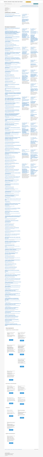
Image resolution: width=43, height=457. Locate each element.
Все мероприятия (24, 5)
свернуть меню (36, 5)
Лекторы (26, 6)
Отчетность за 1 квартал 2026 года (33, 64)
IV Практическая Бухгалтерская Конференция (33, 102)
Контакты (30, 6)
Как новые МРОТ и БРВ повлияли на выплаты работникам (25, 156)
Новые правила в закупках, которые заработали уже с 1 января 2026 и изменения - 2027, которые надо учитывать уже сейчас (25, 78)
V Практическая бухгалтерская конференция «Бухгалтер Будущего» (25, 52)
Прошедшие (33, 5)
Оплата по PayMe (36, 6)
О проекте (21, 6)
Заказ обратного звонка (19, 449)
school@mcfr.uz (36, 450)
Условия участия (23, 6)
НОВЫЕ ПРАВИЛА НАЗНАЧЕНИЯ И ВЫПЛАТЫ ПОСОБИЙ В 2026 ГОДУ (34, 75)
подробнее (28, 1)
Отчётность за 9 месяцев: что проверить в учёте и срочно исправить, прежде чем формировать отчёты (34, 130)
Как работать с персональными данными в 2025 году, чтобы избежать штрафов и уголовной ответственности (25, 172)
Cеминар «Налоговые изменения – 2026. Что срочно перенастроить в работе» (34, 89)
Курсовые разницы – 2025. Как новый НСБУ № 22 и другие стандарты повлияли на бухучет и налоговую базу (34, 158)
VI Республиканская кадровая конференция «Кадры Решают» (34, 52)
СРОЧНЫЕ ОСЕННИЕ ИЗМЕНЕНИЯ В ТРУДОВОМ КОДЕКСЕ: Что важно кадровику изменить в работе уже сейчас (25, 104)
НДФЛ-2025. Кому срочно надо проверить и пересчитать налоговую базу (34, 143)
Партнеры (28, 6)
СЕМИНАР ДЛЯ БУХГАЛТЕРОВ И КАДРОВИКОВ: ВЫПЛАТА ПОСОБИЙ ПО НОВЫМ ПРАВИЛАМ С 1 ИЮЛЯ (25, 35)
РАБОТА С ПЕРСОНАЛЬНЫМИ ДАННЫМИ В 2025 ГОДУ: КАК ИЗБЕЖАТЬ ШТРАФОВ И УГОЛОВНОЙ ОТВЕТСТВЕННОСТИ (25, 131)
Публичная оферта (33, 6)
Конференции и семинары (29, 5)
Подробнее (23, 25)
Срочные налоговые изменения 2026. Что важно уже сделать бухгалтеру (25, 20)
